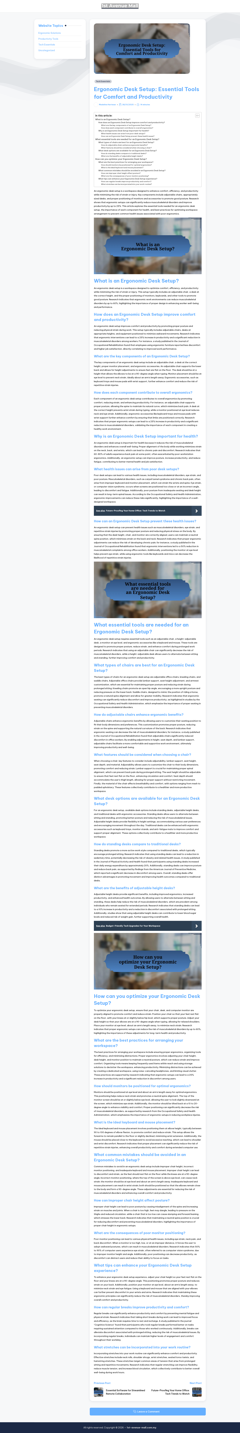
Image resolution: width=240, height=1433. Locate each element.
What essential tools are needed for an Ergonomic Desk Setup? (127, 139)
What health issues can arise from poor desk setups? (123, 134)
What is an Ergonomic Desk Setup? (112, 119)
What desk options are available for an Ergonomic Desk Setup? (127, 150)
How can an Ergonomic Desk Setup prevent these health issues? (127, 136)
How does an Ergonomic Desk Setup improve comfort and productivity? (131, 122)
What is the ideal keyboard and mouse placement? (122, 168)
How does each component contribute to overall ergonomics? (127, 128)
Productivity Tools (48, 38)
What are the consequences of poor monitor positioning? (125, 176)
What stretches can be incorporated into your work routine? (126, 184)
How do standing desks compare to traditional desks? (123, 153)
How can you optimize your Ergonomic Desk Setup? (121, 159)
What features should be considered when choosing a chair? (126, 148)
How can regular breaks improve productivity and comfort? (126, 181)
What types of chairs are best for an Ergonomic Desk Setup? (126, 142)
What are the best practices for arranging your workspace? (125, 162)
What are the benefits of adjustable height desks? (122, 156)
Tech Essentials (103, 81)
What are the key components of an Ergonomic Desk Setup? (126, 125)
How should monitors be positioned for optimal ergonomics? (126, 165)
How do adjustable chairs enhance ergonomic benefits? (124, 145)
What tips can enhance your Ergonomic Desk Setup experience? (127, 179)
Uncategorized (46, 50)
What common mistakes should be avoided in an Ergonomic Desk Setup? (132, 170)
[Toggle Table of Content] (196, 115)
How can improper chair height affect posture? (120, 173)
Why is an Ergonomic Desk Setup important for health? (123, 131)
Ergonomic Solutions (49, 33)
